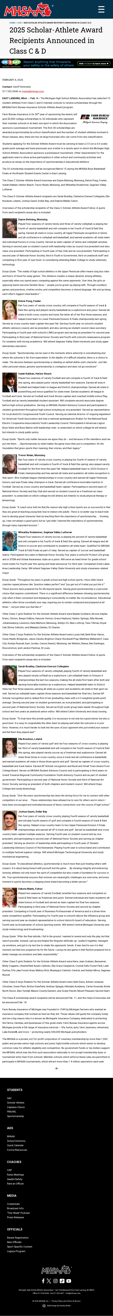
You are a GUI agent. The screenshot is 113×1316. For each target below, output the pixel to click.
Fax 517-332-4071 (57, 1293)
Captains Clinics (16, 1107)
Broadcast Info (15, 1208)
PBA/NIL (11, 1111)
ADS (10, 1128)
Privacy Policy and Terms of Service (66, 1301)
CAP (9, 1170)
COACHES (14, 1162)
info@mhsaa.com (73, 1293)
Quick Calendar (15, 1145)
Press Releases (15, 1217)
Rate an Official (15, 1183)
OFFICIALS (14, 1229)
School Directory (16, 1140)
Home (12, 23)
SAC (9, 1098)
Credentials (13, 1203)
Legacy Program (16, 1251)
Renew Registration (18, 1237)
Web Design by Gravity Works (59, 1306)
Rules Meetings (15, 1174)
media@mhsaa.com (33, 91)
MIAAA (11, 1136)
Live (19, 23)
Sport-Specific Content (19, 1246)
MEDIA (11, 1195)
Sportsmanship (15, 1116)
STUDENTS (14, 1090)
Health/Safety (14, 1179)
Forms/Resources (17, 1149)
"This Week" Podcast (18, 1212)
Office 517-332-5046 (41, 1293)
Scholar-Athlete (15, 1102)
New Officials (14, 1242)
